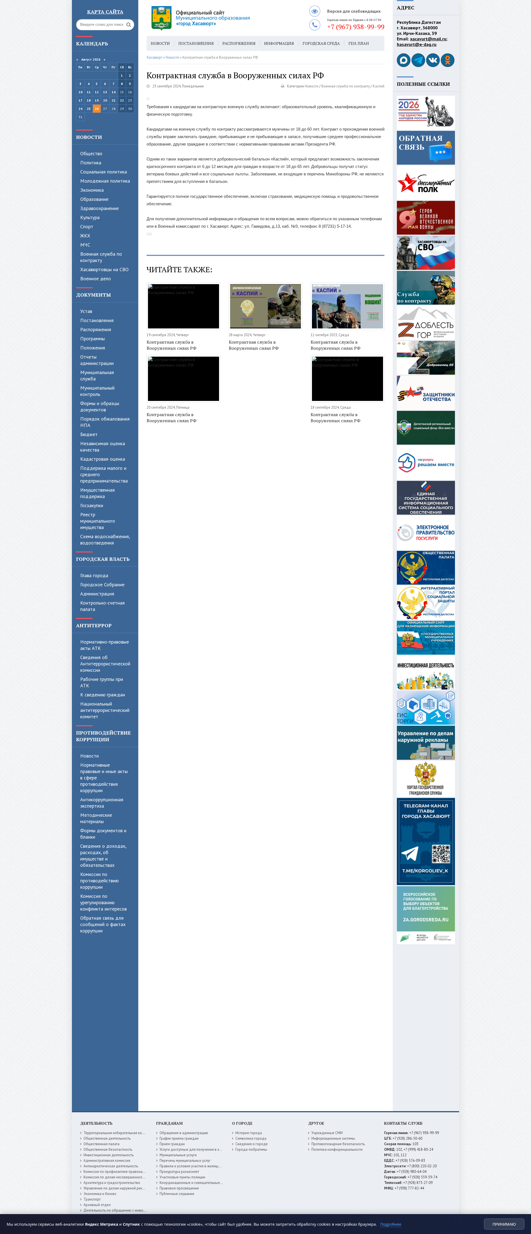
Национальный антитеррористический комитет (104, 710)
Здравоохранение (99, 208)
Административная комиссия (107, 1160)
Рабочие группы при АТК (101, 682)
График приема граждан (179, 1138)
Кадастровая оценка (102, 459)
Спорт (86, 226)
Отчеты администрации (97, 360)
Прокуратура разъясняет (179, 1171)
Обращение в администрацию (184, 1133)
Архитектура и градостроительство (112, 1182)
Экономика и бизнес (100, 1193)
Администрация (97, 593)
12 (97, 92)
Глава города (94, 575)
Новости (89, 137)
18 (89, 100)
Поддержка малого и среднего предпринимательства (104, 474)
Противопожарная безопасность (338, 1144)
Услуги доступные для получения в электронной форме (205, 1149)
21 (114, 100)
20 (105, 100)
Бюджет (89, 434)
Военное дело (95, 278)
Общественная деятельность (107, 1138)
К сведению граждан (102, 694)
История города (248, 1133)
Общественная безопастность (108, 1149)
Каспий (378, 86)
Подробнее (390, 1224)
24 (80, 109)
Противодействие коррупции (103, 736)
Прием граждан (172, 1144)
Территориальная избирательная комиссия (118, 1133)
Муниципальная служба (97, 375)
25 (89, 109)
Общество (91, 153)
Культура (90, 217)
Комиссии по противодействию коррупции (99, 880)
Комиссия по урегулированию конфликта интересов (103, 902)
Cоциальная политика (103, 171)
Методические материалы (96, 818)
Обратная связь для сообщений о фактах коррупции (103, 924)
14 (114, 92)
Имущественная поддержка (97, 493)
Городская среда (321, 43)
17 (80, 100)
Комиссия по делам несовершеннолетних (117, 1177)
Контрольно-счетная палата (102, 606)
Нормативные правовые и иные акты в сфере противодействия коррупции (104, 778)
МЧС (85, 245)
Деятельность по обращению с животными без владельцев (132, 1210)
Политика (90, 162)
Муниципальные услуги (178, 1155)
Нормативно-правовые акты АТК (104, 645)
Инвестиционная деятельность (109, 1155)
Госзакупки (91, 505)
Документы (93, 294)
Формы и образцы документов (99, 406)
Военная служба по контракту (101, 257)
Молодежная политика (105, 181)
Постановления (97, 320)
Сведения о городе (251, 1144)
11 (89, 92)
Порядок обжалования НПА (105, 422)
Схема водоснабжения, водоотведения (105, 539)
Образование (94, 199)
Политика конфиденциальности (337, 1149)
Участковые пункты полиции (182, 1177)
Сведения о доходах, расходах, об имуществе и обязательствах (103, 855)
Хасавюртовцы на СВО (104, 269)
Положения (92, 347)
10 (80, 92)
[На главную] (216, 18)
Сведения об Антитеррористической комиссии (105, 663)
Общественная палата (101, 1144)
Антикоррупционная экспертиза (101, 802)
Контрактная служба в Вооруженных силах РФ (171, 345)
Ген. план (358, 43)
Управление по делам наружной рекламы (117, 1188)
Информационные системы (333, 1138)
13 (105, 92)
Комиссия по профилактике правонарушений (120, 1171)
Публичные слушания (177, 1193)
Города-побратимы (251, 1149)
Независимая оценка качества (102, 446)
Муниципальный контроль (97, 391)
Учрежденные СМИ (327, 1133)
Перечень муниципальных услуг (185, 1160)
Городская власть (103, 559)
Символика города (250, 1138)
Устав (86, 311)
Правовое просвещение (179, 1188)
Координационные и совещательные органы (196, 1182)
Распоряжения (95, 329)
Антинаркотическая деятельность (111, 1166)
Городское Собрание (102, 584)
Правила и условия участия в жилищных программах (202, 1166)
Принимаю (504, 1224)
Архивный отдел (97, 1204)
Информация (279, 43)
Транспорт (92, 1199)
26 (97, 109)
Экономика (92, 190)
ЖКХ (85, 235)
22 (122, 100)
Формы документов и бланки (103, 833)
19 (97, 100)
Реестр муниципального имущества (97, 520)
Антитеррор (94, 625)
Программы (92, 338)
